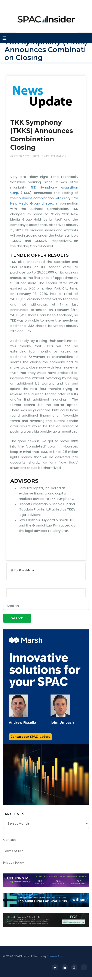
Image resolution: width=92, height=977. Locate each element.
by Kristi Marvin (54, 156)
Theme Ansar (56, 956)
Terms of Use (13, 851)
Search (17, 618)
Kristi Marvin (27, 570)
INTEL (37, 156)
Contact (9, 840)
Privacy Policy (13, 862)
